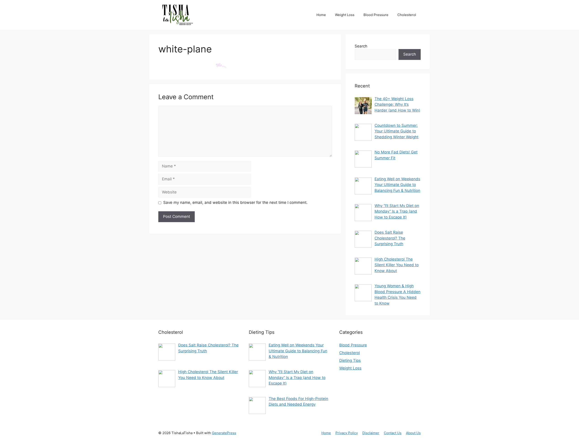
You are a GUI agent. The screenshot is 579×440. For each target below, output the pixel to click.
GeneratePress (224, 433)
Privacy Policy (346, 433)
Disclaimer (370, 433)
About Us (413, 433)
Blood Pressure (375, 15)
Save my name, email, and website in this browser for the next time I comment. (235, 202)
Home (321, 15)
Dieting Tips (350, 360)
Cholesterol (406, 15)
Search (361, 46)
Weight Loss (344, 15)
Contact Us (392, 433)
